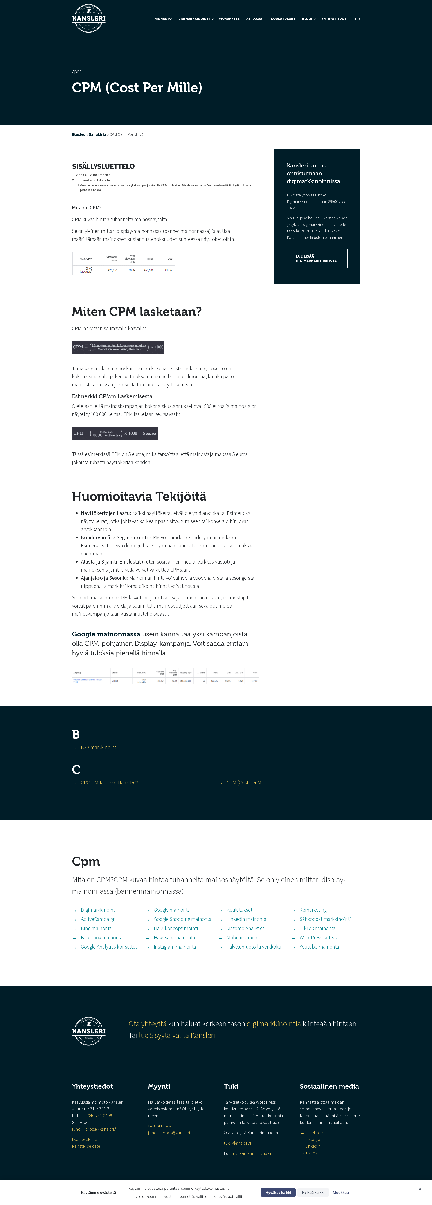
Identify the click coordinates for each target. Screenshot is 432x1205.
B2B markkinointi (99, 747)
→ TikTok (308, 1153)
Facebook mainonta (102, 938)
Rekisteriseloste (86, 1146)
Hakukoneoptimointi (176, 928)
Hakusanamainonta (174, 938)
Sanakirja (97, 134)
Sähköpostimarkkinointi (325, 919)
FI (354, 18)
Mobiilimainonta (244, 938)
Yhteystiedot (333, 18)
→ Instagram (312, 1139)
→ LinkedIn (310, 1146)
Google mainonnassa (106, 634)
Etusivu (79, 134)
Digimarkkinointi (194, 18)
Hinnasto (163, 18)
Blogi (307, 18)
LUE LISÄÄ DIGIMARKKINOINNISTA (316, 259)
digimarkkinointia (274, 1023)
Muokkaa (341, 1192)
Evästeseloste (84, 1139)
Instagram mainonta (175, 947)
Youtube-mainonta (319, 947)
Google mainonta (172, 910)
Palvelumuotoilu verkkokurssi (257, 947)
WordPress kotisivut (321, 938)
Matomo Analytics (246, 928)
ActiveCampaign (98, 919)
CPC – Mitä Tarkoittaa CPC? (109, 783)
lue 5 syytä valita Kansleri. (178, 1035)
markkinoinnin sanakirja (253, 1153)
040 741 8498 (100, 1116)
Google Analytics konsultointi (111, 947)
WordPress (229, 18)
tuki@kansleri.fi (237, 1143)
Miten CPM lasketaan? (92, 175)
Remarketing (313, 910)
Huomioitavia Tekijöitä (92, 180)
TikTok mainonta (317, 928)
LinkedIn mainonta (246, 919)
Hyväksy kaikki (278, 1192)
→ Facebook (311, 1133)
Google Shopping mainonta (183, 919)
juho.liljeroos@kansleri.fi (94, 1129)
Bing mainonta (96, 928)
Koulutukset (283, 18)
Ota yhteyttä (147, 1023)
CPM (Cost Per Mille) (248, 783)
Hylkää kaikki (313, 1192)
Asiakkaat (255, 18)
